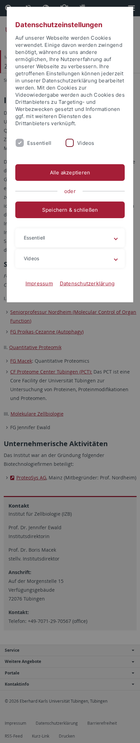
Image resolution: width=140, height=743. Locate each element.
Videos (85, 143)
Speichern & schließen (70, 210)
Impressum (39, 283)
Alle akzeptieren (70, 172)
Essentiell (39, 143)
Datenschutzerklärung (87, 283)
